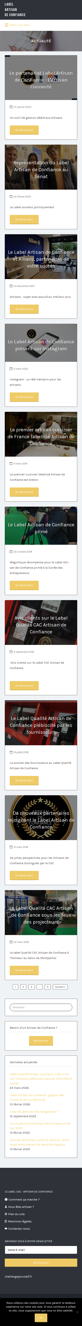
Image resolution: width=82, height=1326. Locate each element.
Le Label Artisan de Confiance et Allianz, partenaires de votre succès (41, 259)
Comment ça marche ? (24, 1199)
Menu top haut (19, 25)
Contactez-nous (19, 1228)
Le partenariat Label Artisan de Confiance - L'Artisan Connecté (41, 80)
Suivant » (60, 986)
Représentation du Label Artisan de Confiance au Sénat (41, 169)
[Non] (77, 1312)
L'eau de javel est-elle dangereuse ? (34, 1111)
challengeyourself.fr (18, 1276)
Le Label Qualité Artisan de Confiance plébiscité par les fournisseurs (41, 725)
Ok (41, 1317)
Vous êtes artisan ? (21, 1207)
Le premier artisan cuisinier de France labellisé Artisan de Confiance (41, 436)
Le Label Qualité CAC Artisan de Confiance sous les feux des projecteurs (41, 915)
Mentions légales (20, 1221)
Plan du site (16, 1214)
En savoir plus (24, 130)
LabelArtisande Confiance (15, 9)
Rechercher (41, 1040)
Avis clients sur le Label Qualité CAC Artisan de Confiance (41, 625)
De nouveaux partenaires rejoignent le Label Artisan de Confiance (41, 820)
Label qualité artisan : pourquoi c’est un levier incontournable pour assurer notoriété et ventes (41, 1078)
